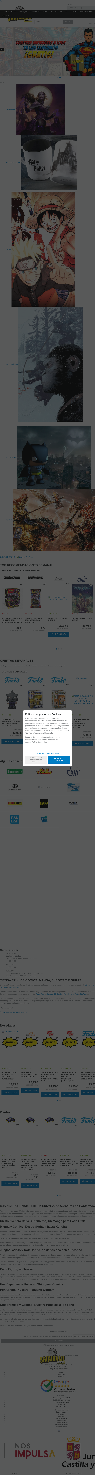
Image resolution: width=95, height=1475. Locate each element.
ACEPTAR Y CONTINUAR (59, 760)
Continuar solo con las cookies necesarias (36, 760)
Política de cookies (43, 753)
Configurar (55, 753)
